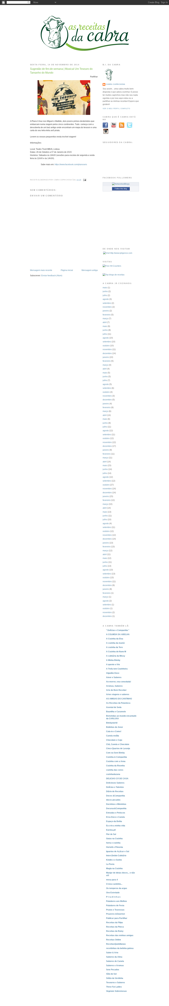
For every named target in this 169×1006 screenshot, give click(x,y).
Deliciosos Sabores (115, 783)
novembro (107, 307)
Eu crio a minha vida (115, 826)
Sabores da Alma (114, 957)
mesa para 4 (112, 880)
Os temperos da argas (116, 888)
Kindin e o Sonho (114, 860)
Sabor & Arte (112, 952)
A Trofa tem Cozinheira (117, 669)
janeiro (106, 311)
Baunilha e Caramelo (116, 711)
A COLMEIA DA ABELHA (118, 634)
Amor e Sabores (113, 677)
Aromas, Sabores (114, 686)
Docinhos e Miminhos (116, 804)
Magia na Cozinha (114, 868)
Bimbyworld (111, 723)
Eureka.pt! (111, 830)
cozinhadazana (113, 774)
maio (105, 287)
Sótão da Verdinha (114, 978)
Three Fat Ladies (114, 987)
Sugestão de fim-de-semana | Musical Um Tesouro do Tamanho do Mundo (61, 70)
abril (105, 322)
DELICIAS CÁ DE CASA (117, 778)
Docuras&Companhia (116, 808)
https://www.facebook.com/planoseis (71, 164)
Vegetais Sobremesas (116, 991)
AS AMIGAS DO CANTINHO (119, 699)
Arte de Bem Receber (116, 690)
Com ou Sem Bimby (115, 753)
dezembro (107, 353)
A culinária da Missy (115, 656)
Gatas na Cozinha (114, 838)
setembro (107, 303)
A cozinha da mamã (115, 643)
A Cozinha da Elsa (114, 639)
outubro (106, 345)
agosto (106, 299)
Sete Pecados (112, 969)
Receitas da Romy (114, 931)
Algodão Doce (112, 673)
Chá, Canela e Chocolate (117, 744)
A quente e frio (113, 664)
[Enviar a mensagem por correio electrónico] (84, 180)
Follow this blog (121, 189)
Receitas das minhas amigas (119, 935)
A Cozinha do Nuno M (116, 651)
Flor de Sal (111, 834)
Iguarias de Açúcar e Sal (117, 851)
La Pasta (110, 864)
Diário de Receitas (114, 791)
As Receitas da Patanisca (118, 703)
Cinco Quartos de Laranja (118, 748)
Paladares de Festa (115, 905)
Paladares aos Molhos (116, 901)
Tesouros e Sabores (115, 982)
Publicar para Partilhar (116, 918)
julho (105, 295)
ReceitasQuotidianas (116, 944)
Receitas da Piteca (115, 927)
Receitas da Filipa (114, 922)
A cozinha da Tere (114, 647)
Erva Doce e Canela (115, 817)
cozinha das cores (114, 770)
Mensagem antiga (90, 270)
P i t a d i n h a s (113, 897)
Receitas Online (113, 940)
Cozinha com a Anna (115, 761)
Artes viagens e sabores (117, 694)
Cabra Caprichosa (115, 84)
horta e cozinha (113, 843)
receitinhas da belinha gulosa (120, 948)
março (105, 318)
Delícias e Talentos (115, 787)
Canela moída (112, 736)
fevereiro (107, 315)
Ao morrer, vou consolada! (118, 682)
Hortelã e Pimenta (114, 847)
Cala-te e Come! (113, 731)
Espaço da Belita (114, 821)
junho (105, 291)
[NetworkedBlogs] (121, 184)
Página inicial (67, 270)
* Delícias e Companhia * (117, 630)
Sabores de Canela (115, 961)
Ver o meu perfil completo (116, 108)
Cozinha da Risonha (115, 766)
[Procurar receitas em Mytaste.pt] (113, 275)
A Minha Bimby (113, 660)
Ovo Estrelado (112, 892)
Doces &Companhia (115, 796)
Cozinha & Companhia (116, 757)
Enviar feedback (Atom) (51, 275)
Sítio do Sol (111, 974)
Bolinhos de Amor (114, 727)
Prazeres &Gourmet (115, 914)
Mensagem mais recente (41, 270)
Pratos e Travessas (115, 910)
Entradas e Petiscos (115, 813)
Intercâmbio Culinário (116, 855)
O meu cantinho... (114, 884)
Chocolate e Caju (114, 740)
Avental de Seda (113, 707)
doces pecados (113, 800)
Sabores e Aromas (115, 965)
